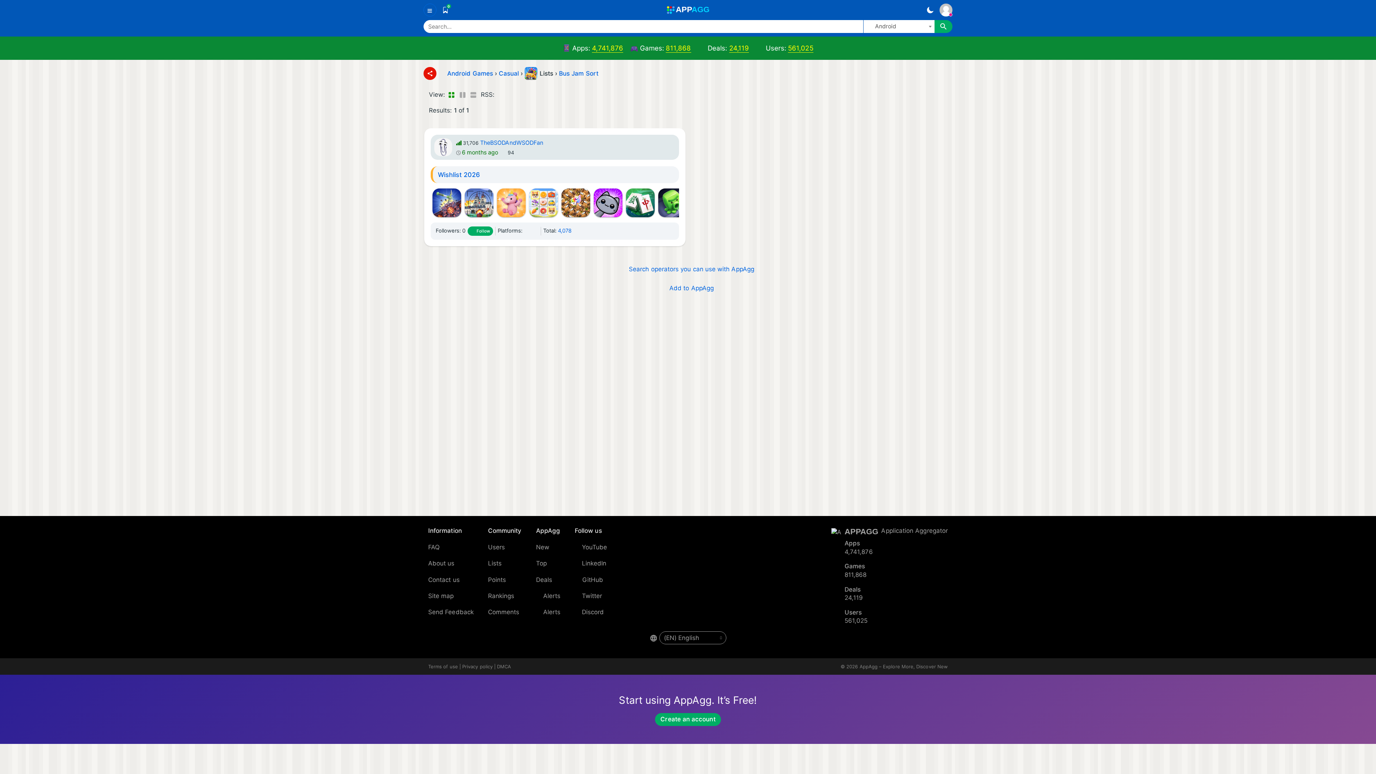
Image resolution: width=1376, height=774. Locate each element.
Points (497, 579)
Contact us (444, 579)
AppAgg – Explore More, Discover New (904, 666)
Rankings (501, 595)
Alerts (551, 595)
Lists (495, 563)
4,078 (565, 231)
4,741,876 (607, 48)
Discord (593, 612)
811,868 (678, 48)
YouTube (594, 547)
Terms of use (443, 666)
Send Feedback (451, 612)
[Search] (943, 26)
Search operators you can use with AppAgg (691, 269)
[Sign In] (946, 10)
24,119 (739, 48)
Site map (441, 595)
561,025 (800, 48)
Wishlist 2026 (459, 174)
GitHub (592, 579)
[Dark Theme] (930, 10)
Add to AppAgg (691, 288)
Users (496, 547)
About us (441, 563)
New (542, 547)
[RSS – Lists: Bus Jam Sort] (501, 95)
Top (541, 563)
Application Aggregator (914, 530)
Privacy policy (477, 666)
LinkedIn (594, 563)
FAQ (434, 547)
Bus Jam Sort (578, 73)
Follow (483, 231)
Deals (544, 579)
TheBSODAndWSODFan (511, 142)
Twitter (592, 595)
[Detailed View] (462, 95)
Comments (504, 612)
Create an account (687, 719)
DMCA (504, 666)
